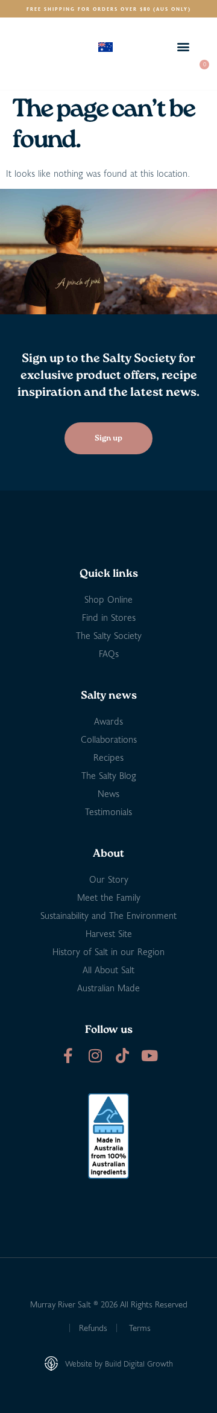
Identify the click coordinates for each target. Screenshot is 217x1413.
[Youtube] (149, 1055)
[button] (183, 47)
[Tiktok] (122, 1055)
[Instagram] (94, 1055)
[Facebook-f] (67, 1055)
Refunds (93, 1327)
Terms (140, 1327)
